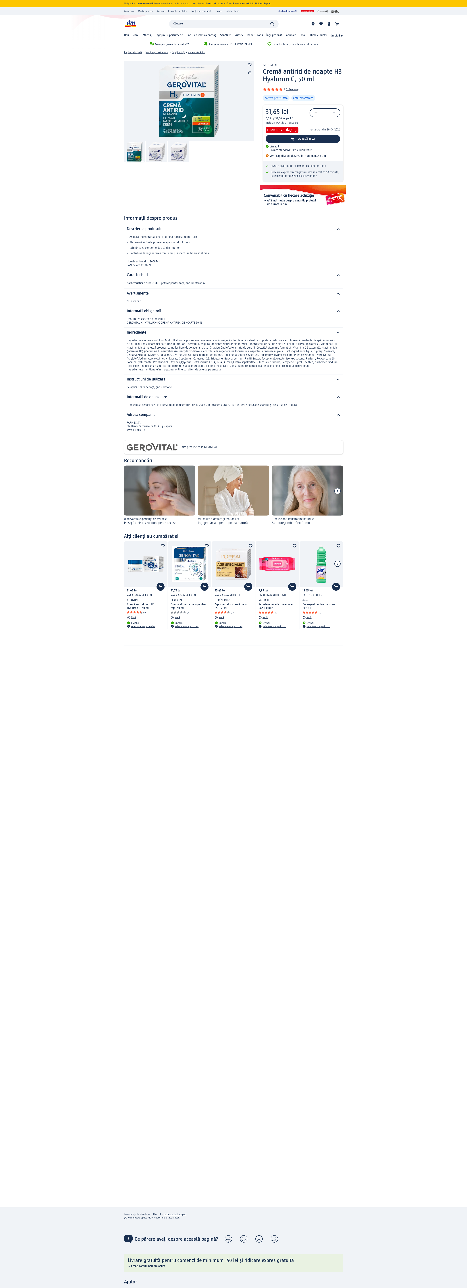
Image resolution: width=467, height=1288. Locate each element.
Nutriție (239, 35)
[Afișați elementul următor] (337, 491)
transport (292, 123)
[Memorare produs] (250, 65)
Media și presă (145, 11)
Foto (302, 35)
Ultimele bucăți (317, 35)
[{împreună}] (322, 11)
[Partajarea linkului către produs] (250, 73)
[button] (228, 1239)
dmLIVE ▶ (337, 35)
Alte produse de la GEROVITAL (199, 447)
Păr (189, 35)
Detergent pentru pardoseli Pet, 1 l (319, 606)
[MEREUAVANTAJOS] (307, 11)
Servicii (218, 11)
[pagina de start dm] (130, 24)
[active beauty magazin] (335, 11)
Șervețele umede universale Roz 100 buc (275, 606)
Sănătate (225, 35)
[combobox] (224, 24)
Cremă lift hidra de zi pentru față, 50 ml (188, 606)
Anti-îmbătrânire (196, 52)
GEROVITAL (270, 65)
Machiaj (147, 35)
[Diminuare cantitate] (316, 113)
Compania (129, 11)
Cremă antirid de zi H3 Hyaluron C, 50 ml (140, 606)
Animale (291, 35)
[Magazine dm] (313, 24)
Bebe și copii (255, 35)
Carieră (161, 11)
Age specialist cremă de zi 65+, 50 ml (231, 606)
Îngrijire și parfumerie (169, 35)
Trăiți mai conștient (201, 11)
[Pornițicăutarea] (272, 24)
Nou (126, 35)
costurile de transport (175, 1214)
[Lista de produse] (321, 24)
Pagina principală (133, 52)
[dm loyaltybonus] (288, 11)
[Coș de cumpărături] (337, 24)
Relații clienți (232, 11)
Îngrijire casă (274, 35)
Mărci (135, 35)
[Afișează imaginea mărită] (188, 100)
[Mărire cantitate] (334, 113)
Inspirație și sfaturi (178, 11)
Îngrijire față (178, 52)
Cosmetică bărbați (205, 35)
